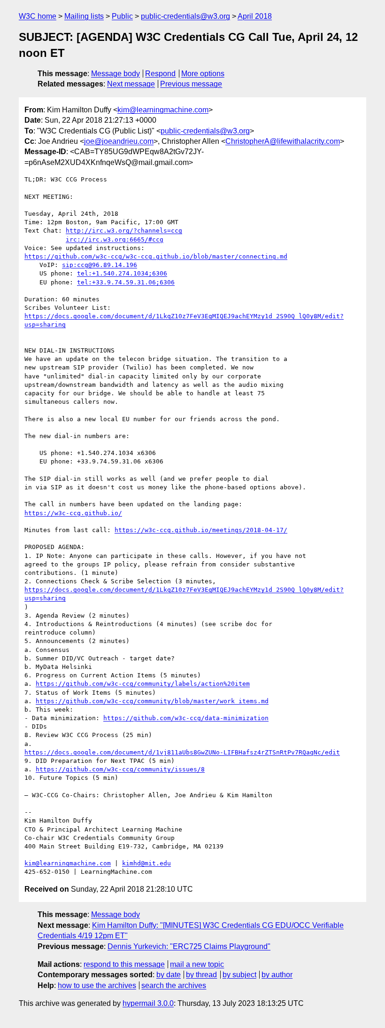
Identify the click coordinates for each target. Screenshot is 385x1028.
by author (277, 975)
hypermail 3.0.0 (148, 1003)
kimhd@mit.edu (146, 863)
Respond (160, 74)
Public (122, 16)
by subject (239, 975)
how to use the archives (97, 985)
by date (168, 975)
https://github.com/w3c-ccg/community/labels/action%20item (143, 683)
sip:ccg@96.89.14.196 (99, 264)
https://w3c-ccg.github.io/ (73, 513)
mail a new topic (197, 964)
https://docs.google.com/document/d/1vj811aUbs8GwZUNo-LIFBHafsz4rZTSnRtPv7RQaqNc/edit (182, 752)
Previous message (191, 84)
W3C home (37, 16)
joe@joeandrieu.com (119, 141)
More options (202, 74)
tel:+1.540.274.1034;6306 (122, 273)
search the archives (173, 985)
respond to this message (124, 964)
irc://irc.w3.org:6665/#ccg (114, 239)
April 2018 (255, 16)
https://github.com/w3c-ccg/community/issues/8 (120, 769)
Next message (131, 84)
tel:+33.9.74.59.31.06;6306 (126, 282)
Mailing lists (84, 16)
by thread (201, 975)
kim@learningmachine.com (162, 110)
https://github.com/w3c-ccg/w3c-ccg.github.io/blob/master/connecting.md (155, 256)
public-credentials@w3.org (185, 16)
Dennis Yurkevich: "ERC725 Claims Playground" (189, 946)
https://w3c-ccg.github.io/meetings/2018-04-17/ (201, 530)
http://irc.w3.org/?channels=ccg (124, 230)
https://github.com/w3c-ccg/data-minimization (186, 718)
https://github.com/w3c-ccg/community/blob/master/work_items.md (152, 701)
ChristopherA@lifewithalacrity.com (282, 141)
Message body (115, 74)
